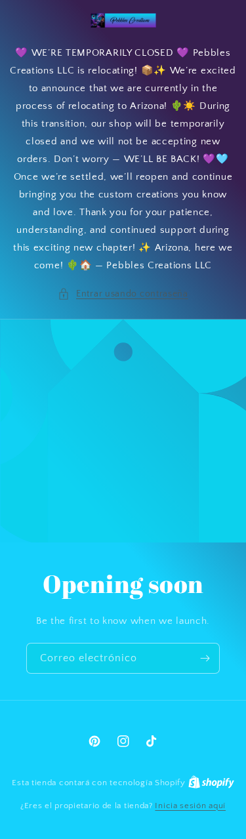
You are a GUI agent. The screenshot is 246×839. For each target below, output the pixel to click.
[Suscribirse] (204, 658)
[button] (123, 294)
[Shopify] (211, 782)
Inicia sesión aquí (190, 805)
